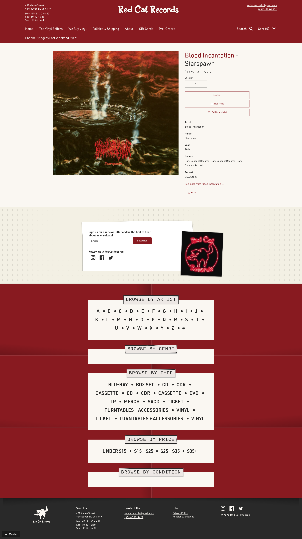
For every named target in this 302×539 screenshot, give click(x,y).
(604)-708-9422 (267, 9)
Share (193, 193)
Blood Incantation (209, 55)
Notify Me (219, 103)
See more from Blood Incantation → (204, 183)
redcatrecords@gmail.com (262, 5)
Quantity (189, 78)
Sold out (217, 94)
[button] (247, 29)
